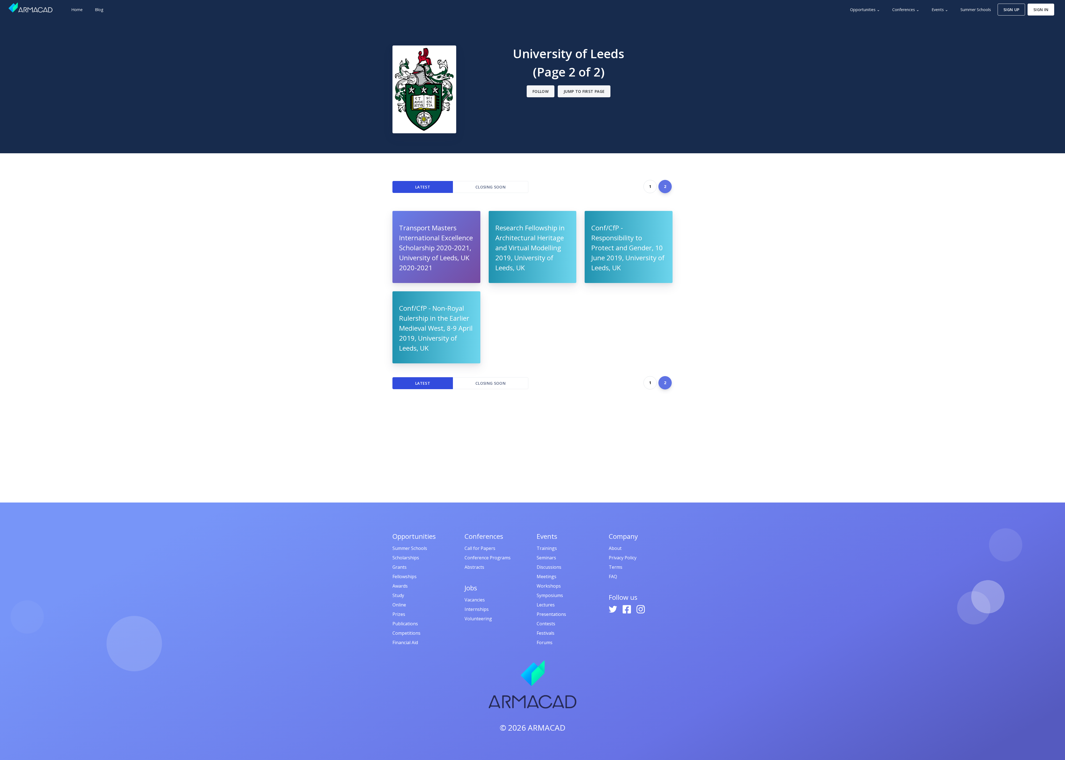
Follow (540, 91)
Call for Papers (480, 548)
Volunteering (478, 619)
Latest (422, 187)
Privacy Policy (623, 558)
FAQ (613, 576)
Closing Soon (490, 187)
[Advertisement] (532, 446)
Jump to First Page (584, 91)
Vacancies (475, 600)
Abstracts (474, 567)
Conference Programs (488, 558)
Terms (615, 567)
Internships (477, 609)
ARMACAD (547, 727)
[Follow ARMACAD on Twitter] (613, 609)
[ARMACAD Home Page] (30, 7)
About (615, 548)
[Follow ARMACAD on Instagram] (641, 609)
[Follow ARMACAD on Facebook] (627, 609)
